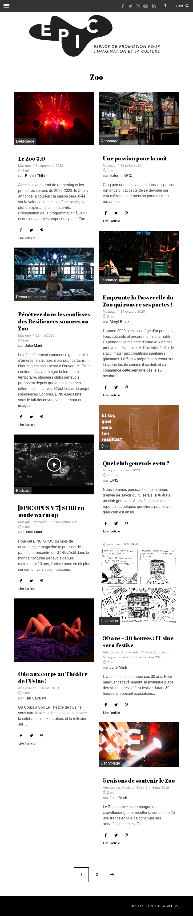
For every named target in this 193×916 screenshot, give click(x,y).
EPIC (114, 480)
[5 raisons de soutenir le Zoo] (139, 744)
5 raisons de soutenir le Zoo (139, 780)
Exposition (161, 652)
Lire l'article (26, 238)
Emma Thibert (36, 176)
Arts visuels (111, 652)
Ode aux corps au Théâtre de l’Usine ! (53, 677)
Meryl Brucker (121, 322)
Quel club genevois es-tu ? (136, 463)
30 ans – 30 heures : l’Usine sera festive (138, 641)
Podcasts (39, 522)
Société (123, 657)
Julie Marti (33, 346)
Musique (24, 165)
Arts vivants (130, 652)
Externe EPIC (121, 176)
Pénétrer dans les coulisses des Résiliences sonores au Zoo (54, 321)
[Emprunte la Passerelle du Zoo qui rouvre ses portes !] (139, 257)
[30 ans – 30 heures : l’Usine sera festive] (139, 583)
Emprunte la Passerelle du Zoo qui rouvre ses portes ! (138, 301)
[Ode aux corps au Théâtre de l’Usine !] (54, 630)
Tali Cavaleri (35, 698)
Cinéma (146, 652)
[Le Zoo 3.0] (54, 118)
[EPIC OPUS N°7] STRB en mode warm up (51, 511)
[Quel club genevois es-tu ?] (139, 427)
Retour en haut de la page (152, 906)
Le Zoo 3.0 (31, 158)
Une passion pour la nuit (135, 158)
